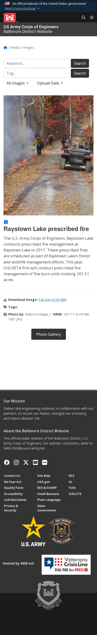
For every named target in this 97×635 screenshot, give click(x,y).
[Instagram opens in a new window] (16, 462)
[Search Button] (81, 18)
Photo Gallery (48, 334)
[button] (22, 8)
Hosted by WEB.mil (18, 563)
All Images (16, 83)
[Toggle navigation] (89, 18)
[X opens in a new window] (26, 462)
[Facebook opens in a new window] (7, 462)
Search (80, 63)
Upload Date (48, 83)
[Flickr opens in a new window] (44, 462)
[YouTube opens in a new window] (35, 462)
